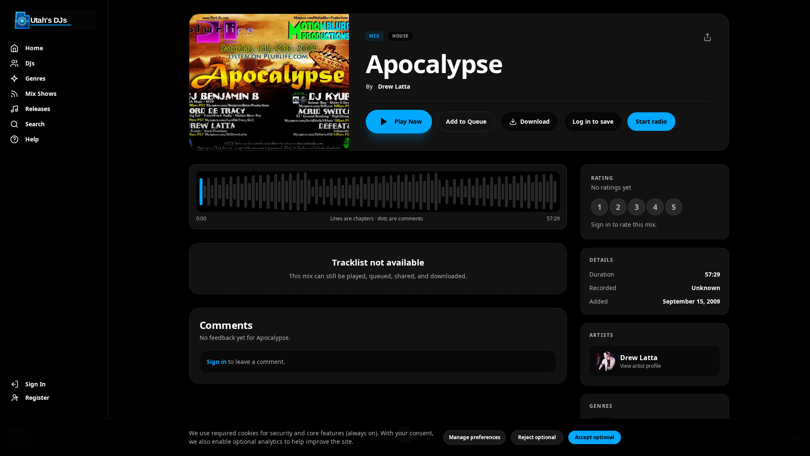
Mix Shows (41, 94)
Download (535, 121)
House (400, 36)
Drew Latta (394, 86)
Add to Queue (466, 121)
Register (37, 398)
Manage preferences (474, 437)
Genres (35, 78)
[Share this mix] (707, 37)
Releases (37, 109)
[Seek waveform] (378, 191)
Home (34, 48)
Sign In (35, 384)
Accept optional (594, 437)
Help (32, 139)
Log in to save (592, 121)
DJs (30, 63)
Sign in (217, 362)
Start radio (651, 121)
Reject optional (537, 437)
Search (35, 124)
